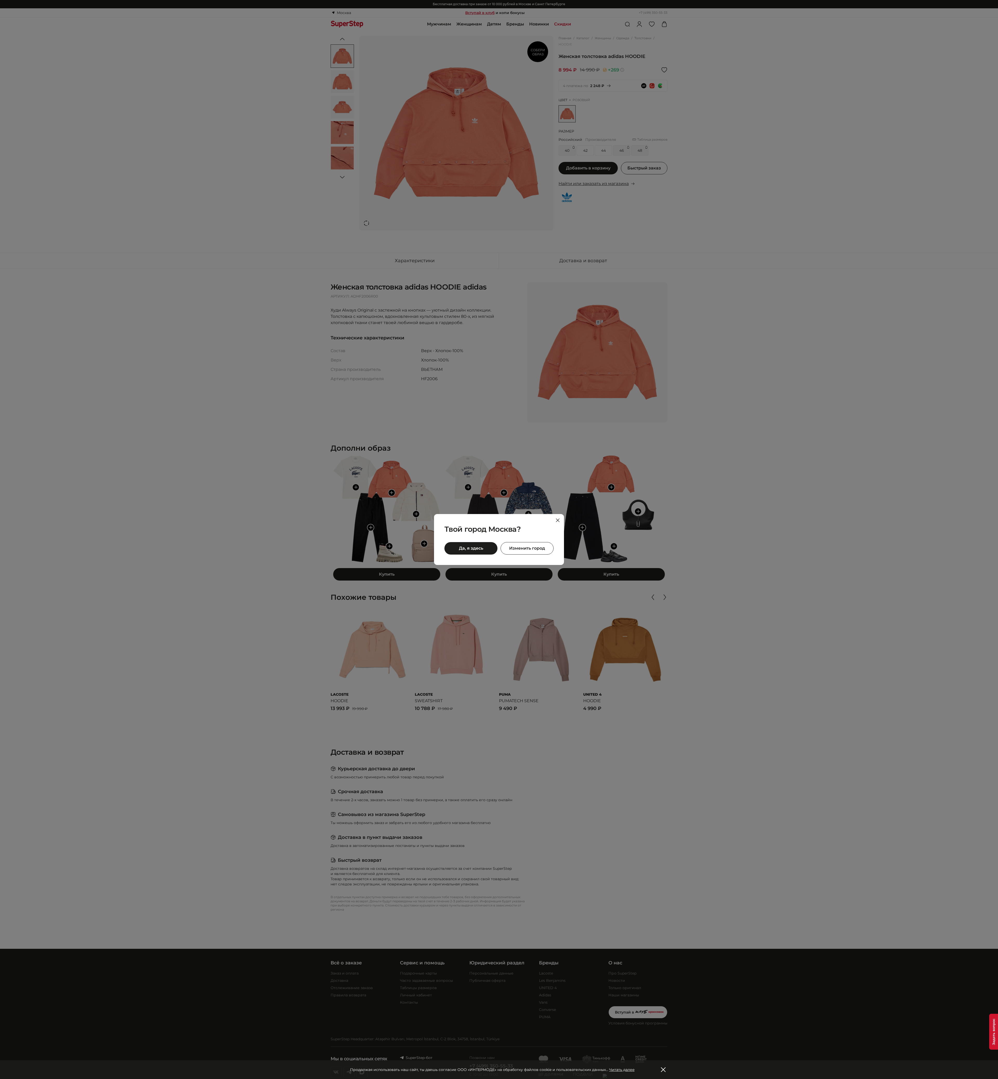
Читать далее (622, 1069)
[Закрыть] (558, 520)
